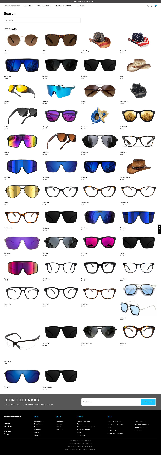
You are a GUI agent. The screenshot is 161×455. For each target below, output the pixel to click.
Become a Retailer (142, 424)
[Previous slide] (45, 40)
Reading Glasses (44, 6)
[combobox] (42, 20)
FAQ (109, 427)
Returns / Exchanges (116, 433)
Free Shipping (140, 421)
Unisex (37, 432)
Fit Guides (112, 430)
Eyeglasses (38, 424)
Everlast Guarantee (115, 424)
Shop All (37, 435)
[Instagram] (8, 426)
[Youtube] (11, 426)
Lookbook (81, 435)
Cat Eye (59, 429)
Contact (138, 430)
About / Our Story (84, 421)
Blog (79, 432)
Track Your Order (114, 421)
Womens (37, 429)
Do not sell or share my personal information (80, 449)
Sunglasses (28, 6)
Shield (58, 427)
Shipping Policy (141, 427)
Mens (36, 427)
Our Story (81, 6)
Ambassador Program (86, 427)
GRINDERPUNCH (86, 440)
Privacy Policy (87, 443)
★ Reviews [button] (159, 229)
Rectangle (60, 421)
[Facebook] (5, 426)
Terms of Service (74, 443)
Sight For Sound (83, 429)
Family (79, 424)
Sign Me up (148, 402)
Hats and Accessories (63, 6)
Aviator (59, 424)
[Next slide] (77, 40)
